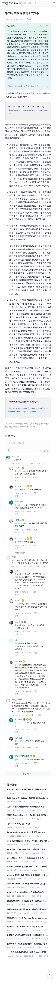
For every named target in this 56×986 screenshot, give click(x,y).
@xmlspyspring (21, 471)
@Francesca (20, 505)
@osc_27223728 (22, 723)
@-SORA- (19, 489)
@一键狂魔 (19, 643)
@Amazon (19, 542)
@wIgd (18, 574)
